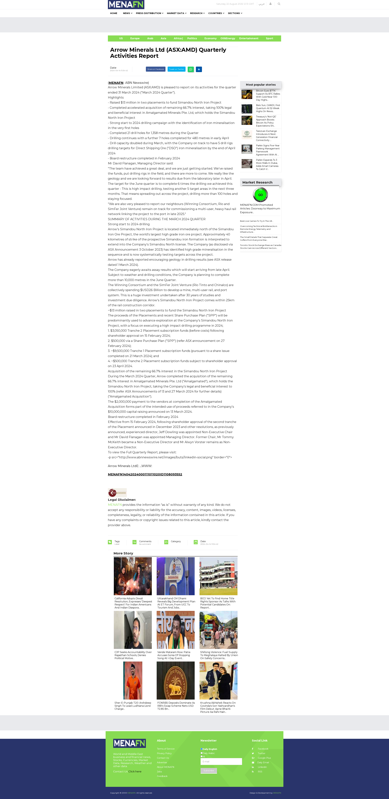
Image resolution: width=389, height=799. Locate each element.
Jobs (159, 771)
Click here (134, 771)
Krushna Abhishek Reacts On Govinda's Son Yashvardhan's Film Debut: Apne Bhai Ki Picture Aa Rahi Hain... (218, 707)
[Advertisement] (195, 25)
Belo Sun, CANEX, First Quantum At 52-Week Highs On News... (268, 108)
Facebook (262, 748)
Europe (135, 38)
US (117, 38)
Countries (215, 13)
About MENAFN (165, 767)
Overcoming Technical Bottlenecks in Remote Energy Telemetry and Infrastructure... (258, 229)
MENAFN (116, 83)
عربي (262, 3)
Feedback (162, 776)
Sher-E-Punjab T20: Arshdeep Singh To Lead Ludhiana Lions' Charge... (133, 705)
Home (113, 13)
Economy (210, 38)
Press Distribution (148, 13)
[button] (270, 3)
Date (113, 67)
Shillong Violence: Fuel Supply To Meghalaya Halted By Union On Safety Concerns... (219, 655)
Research (196, 13)
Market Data (175, 13)
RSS (259, 771)
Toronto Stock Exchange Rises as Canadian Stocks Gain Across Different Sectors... (261, 246)
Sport (267, 38)
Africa (177, 38)
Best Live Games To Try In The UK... (257, 221)
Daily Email (263, 762)
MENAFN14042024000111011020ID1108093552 (145, 474)
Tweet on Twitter (176, 69)
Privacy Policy (164, 753)
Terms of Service (166, 748)
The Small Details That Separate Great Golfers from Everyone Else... (258, 238)
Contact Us (163, 758)
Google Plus (264, 758)
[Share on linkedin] (199, 69)
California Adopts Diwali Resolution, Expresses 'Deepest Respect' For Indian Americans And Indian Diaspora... (133, 603)
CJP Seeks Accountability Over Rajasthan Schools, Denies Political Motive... (133, 655)
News (126, 13)
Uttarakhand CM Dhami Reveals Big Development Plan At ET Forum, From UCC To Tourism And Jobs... (176, 603)
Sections (234, 13)
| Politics (191, 38)
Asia (163, 38)
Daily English (210, 749)
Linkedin (262, 767)
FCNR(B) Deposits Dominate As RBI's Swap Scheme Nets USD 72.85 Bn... (176, 705)
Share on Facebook (155, 69)
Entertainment (244, 38)
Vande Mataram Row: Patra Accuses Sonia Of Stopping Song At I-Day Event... (173, 655)
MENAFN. (131, 793)
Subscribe (209, 770)
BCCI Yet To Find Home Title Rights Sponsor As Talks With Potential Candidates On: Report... (218, 603)
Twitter (261, 753)
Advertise (162, 762)
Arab (150, 38)
